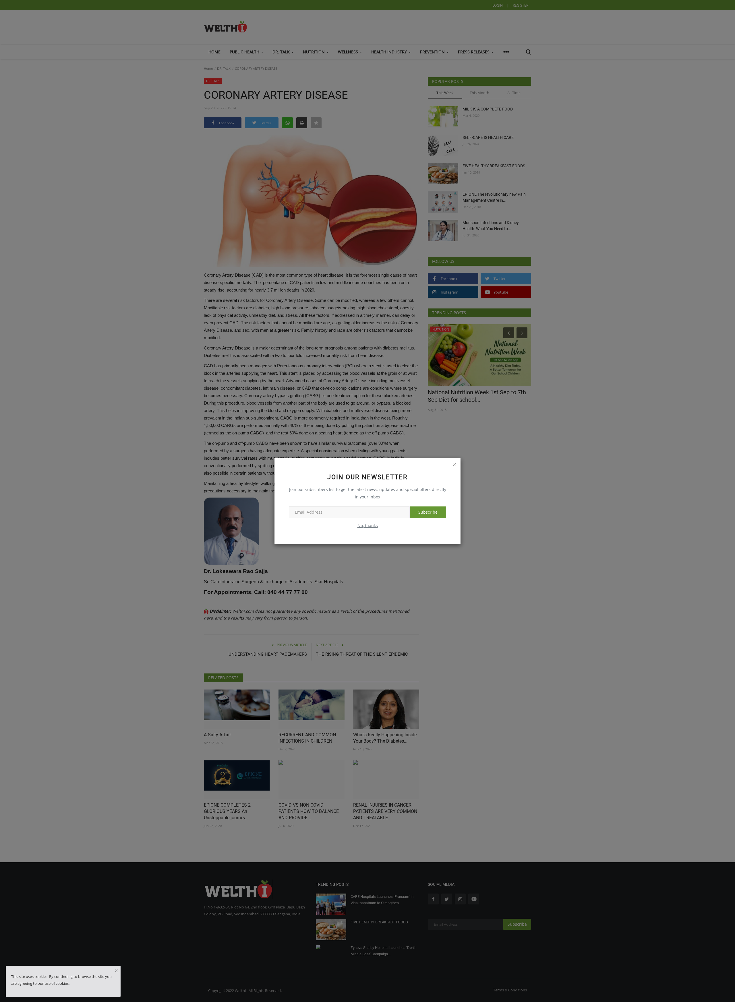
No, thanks (367, 525)
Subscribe (428, 512)
